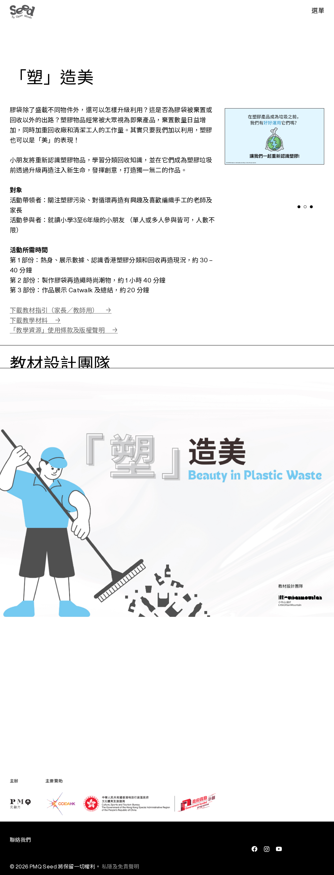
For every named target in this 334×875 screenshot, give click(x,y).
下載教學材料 (29, 320)
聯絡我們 (20, 839)
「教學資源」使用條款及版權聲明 (57, 330)
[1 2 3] (274, 154)
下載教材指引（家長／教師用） (54, 310)
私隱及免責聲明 (120, 866)
